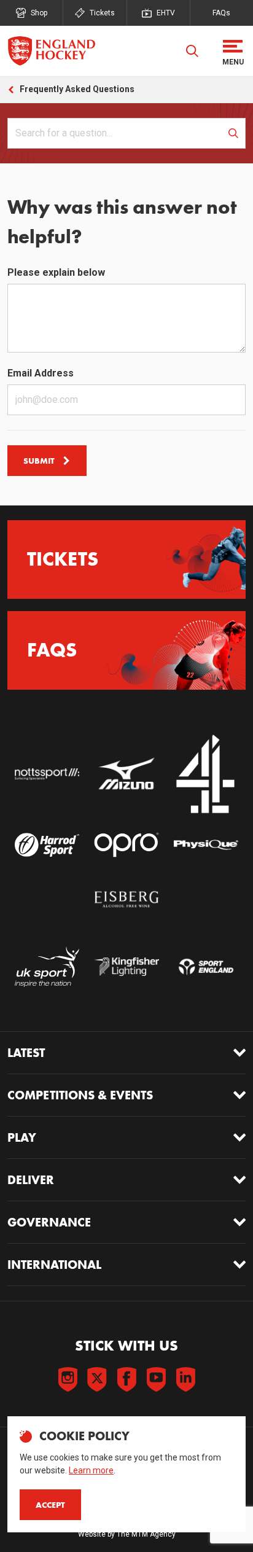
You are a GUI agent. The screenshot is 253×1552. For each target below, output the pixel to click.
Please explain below (56, 272)
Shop (39, 13)
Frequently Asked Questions (77, 89)
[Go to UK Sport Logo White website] (47, 966)
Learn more (91, 1470)
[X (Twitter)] (97, 1379)
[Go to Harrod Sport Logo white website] (47, 844)
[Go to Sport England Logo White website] (206, 966)
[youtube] (156, 1379)
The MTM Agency (146, 1534)
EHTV (166, 13)
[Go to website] (47, 774)
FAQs (221, 13)
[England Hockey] (51, 51)
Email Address (40, 373)
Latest (26, 1053)
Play (21, 1137)
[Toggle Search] (192, 51)
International (54, 1265)
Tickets (102, 13)
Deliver (30, 1180)
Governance (49, 1222)
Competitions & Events (80, 1095)
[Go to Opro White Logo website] (126, 844)
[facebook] (126, 1379)
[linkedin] (185, 1379)
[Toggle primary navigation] (232, 51)
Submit (39, 460)
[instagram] (67, 1379)
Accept (50, 1504)
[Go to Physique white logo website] (206, 844)
